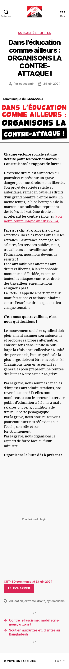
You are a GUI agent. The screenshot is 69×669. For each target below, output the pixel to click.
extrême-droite (34, 601)
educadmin (26, 83)
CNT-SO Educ (26, 661)
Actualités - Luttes (34, 32)
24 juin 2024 (51, 83)
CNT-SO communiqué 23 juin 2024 (28, 581)
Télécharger (18, 588)
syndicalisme (56, 601)
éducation (16, 601)
